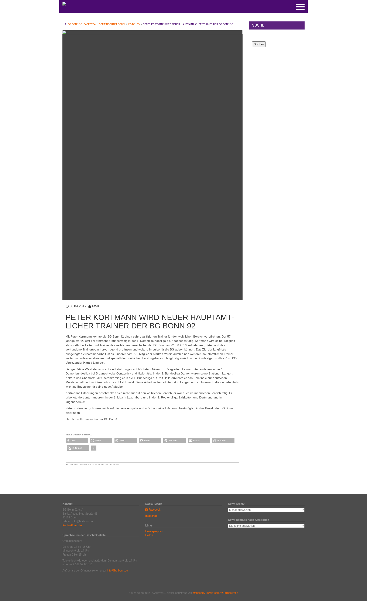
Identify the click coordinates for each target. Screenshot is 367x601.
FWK (96, 306)
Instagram (151, 515)
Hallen (149, 535)
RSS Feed (115, 464)
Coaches (73, 464)
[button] (77, 440)
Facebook (154, 509)
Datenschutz (215, 593)
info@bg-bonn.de (117, 570)
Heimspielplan (153, 531)
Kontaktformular (72, 525)
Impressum (198, 593)
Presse (84, 464)
